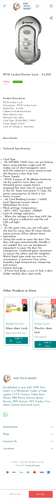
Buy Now (41, 494)
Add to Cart (15, 494)
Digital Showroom (33, 465)
